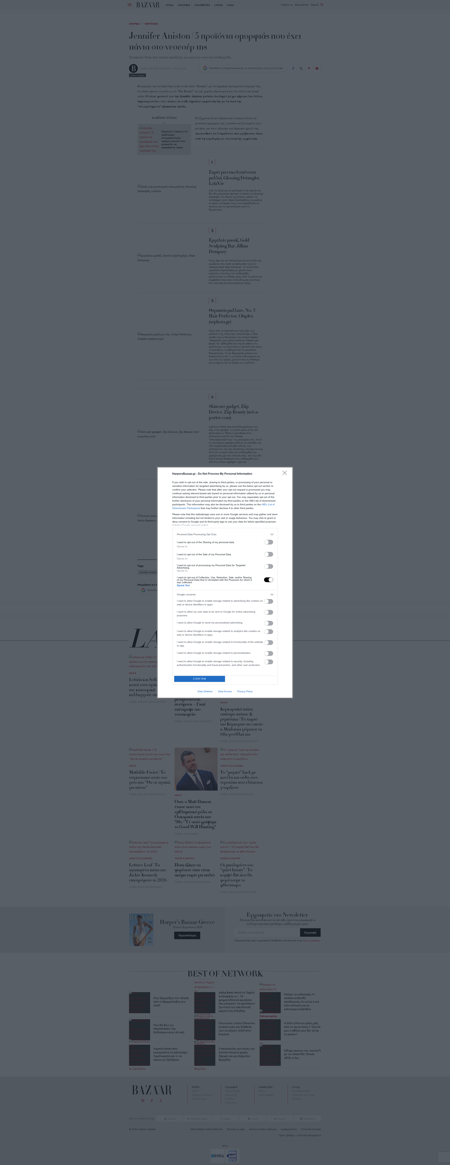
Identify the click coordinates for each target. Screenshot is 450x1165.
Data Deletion (205, 691)
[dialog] (225, 582)
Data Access (225, 691)
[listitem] (225, 534)
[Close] (285, 474)
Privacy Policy (245, 691)
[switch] (268, 542)
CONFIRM (199, 678)
